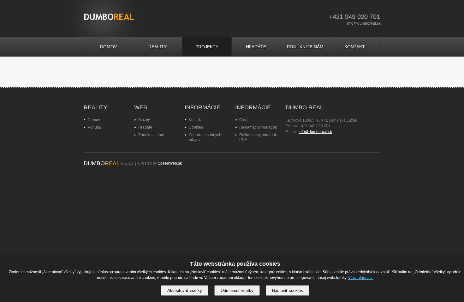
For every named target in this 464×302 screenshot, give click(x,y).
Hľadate (145, 127)
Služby (144, 120)
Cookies (196, 127)
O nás (244, 120)
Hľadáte (256, 46)
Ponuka (94, 127)
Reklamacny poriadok (258, 127)
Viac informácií (360, 277)
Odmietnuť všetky (237, 290)
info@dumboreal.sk (364, 23)
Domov (108, 46)
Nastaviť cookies (287, 290)
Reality (157, 46)
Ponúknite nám (305, 46)
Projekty (206, 46)
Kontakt (354, 46)
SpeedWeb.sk (170, 163)
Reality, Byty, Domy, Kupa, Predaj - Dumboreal (109, 19)
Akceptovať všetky (184, 290)
